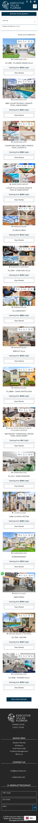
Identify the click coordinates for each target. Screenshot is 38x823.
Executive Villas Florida (18, 817)
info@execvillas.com (18, 771)
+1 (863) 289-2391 (18, 777)
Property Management (19, 751)
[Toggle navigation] (35, 6)
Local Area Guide (19, 748)
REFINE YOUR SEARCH (19, 14)
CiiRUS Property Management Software (21, 819)
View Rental (19, 73)
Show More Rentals (19, 699)
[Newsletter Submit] (35, 807)
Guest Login (18, 727)
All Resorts (19, 746)
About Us (19, 754)
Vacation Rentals (19, 743)
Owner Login (18, 724)
